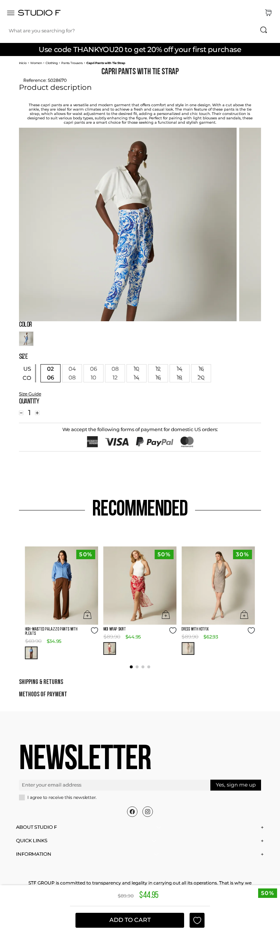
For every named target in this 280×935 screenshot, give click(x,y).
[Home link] (23, 63)
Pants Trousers (72, 63)
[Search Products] (263, 30)
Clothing (52, 63)
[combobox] (142, 30)
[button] (31, 652)
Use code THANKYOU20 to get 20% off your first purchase (140, 49)
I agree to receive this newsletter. (62, 797)
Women (36, 63)
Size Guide (30, 394)
